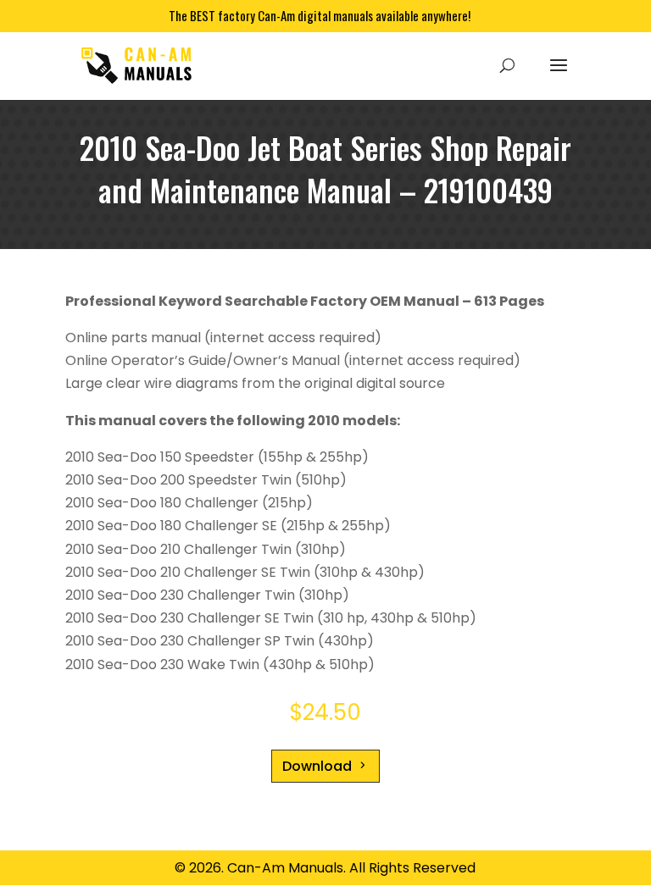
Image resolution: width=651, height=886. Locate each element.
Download (317, 766)
